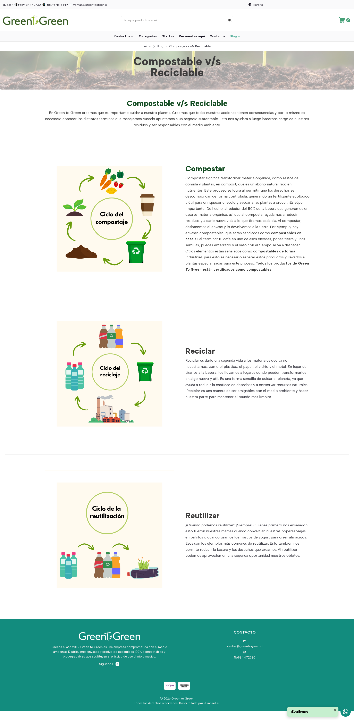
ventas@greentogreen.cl (244, 646)
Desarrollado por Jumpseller (199, 703)
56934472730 (244, 657)
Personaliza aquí (192, 36)
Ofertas (167, 36)
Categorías (148, 36)
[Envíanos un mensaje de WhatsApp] (345, 711)
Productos (121, 36)
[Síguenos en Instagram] (117, 664)
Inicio (147, 46)
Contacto (217, 36)
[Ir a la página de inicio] (35, 20)
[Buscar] (229, 20)
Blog (233, 36)
